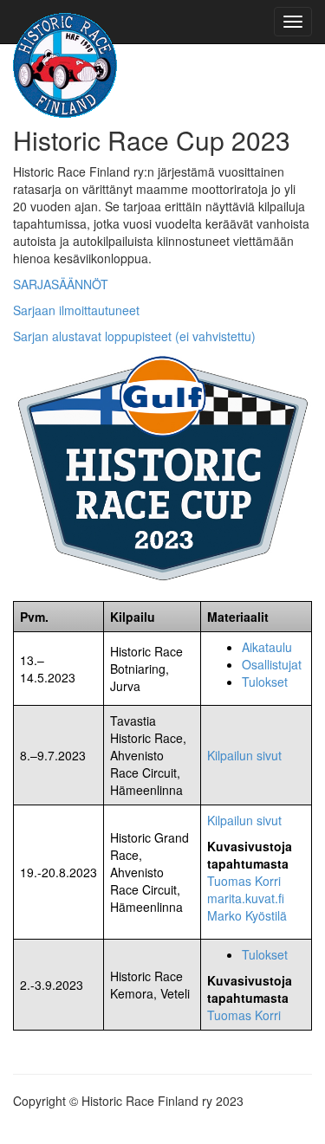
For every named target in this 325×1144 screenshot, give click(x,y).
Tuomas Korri (244, 880)
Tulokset (265, 681)
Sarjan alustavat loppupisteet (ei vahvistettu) (134, 336)
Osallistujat (272, 664)
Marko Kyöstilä (247, 915)
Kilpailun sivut (244, 755)
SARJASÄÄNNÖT (60, 284)
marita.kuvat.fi (245, 898)
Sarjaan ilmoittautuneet (76, 310)
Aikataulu (267, 647)
